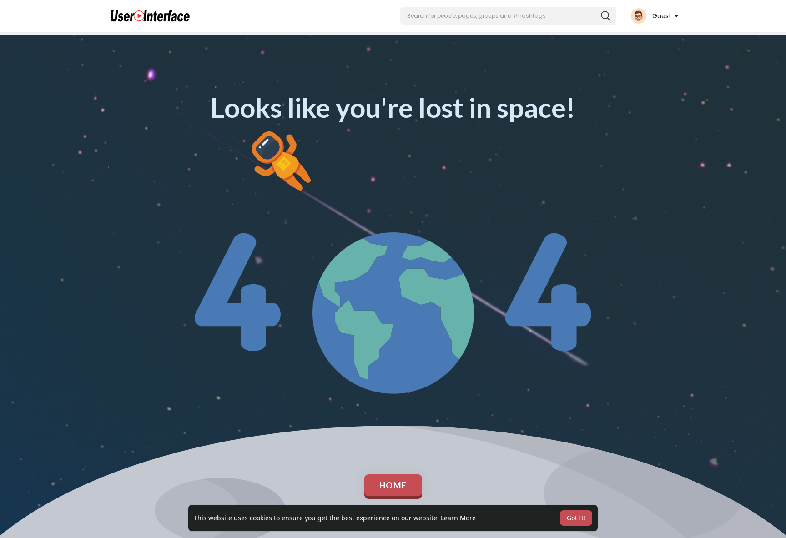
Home (393, 485)
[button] (508, 16)
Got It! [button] (576, 517)
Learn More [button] (458, 517)
